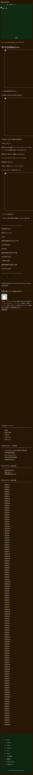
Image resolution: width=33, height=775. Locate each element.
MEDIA (6, 430)
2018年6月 (7, 706)
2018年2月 (7, 715)
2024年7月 (7, 537)
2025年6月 (7, 512)
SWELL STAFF (6, 283)
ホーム (8, 739)
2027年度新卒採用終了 (10, 452)
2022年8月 (7, 590)
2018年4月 (7, 710)
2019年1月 (7, 690)
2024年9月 (7, 533)
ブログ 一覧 (7, 437)
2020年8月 (7, 646)
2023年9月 (7, 560)
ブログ (8, 750)
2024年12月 (7, 526)
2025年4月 (7, 517)
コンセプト (9, 742)
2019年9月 (7, 671)
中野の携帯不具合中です (10, 474)
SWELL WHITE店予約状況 (11, 457)
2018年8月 (7, 701)
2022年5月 (7, 597)
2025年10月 (7, 503)
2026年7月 (7, 484)
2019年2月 (7, 687)
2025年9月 (7, 505)
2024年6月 (7, 540)
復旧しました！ (8, 472)
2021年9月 (7, 616)
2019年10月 (7, 669)
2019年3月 (7, 685)
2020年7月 (7, 648)
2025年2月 (7, 521)
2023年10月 (7, 558)
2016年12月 (7, 720)
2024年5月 (7, 542)
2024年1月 (7, 551)
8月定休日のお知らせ (10, 459)
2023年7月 (7, 565)
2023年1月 (7, 579)
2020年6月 (7, 650)
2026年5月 (7, 489)
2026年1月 (7, 496)
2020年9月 (7, 643)
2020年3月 (7, 657)
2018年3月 (7, 713)
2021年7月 (7, 620)
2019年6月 (7, 678)
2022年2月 (7, 604)
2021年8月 (7, 618)
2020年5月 (7, 653)
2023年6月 (7, 567)
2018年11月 (7, 694)
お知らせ (7, 434)
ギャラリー (9, 747)
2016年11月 (7, 722)
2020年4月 (7, 655)
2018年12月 (7, 692)
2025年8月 (7, 507)
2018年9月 (7, 699)
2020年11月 (7, 639)
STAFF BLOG (8, 432)
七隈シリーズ (8, 439)
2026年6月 (7, 487)
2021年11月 (7, 611)
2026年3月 (7, 491)
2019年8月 (7, 673)
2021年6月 (7, 623)
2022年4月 (7, 600)
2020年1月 (7, 662)
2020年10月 (7, 641)
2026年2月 (7, 494)
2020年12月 (7, 636)
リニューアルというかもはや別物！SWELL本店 (16, 450)
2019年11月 (7, 666)
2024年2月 (7, 549)
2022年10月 (7, 586)
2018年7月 (7, 703)
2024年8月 (7, 535)
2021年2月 (7, 632)
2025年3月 (7, 519)
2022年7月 (7, 593)
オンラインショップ (11, 761)
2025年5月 (7, 514)
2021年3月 (7, 630)
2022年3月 (7, 602)
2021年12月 (7, 609)
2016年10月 (7, 724)
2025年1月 (7, 523)
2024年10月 (7, 530)
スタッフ (8, 753)
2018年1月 (7, 717)
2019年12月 (7, 664)
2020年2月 (7, 660)
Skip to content (5, 2)
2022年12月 (7, 581)
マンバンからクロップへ (10, 454)
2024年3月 (7, 547)
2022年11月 (7, 583)
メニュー (8, 745)
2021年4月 (7, 627)
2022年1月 (7, 607)
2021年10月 (7, 613)
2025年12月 (7, 498)
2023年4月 (7, 572)
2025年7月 (7, 510)
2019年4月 (7, 683)
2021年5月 (7, 625)
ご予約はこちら (10, 764)
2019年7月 (7, 676)
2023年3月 (7, 574)
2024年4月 (7, 544)
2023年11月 (7, 556)
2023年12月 (7, 553)
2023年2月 (7, 577)
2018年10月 (7, 696)
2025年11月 (7, 500)
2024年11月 (7, 528)
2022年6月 (7, 595)
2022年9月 (7, 588)
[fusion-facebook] (30, 4)
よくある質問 (9, 756)
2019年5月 (7, 680)
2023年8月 (7, 563)
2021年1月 (7, 634)
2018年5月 (7, 708)
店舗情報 (8, 758)
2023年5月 (7, 570)
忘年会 (6, 285)
